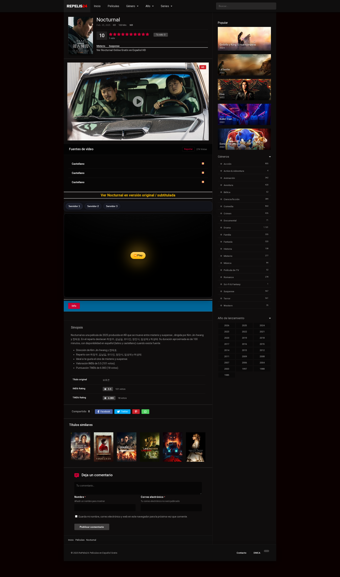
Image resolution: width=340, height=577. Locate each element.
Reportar (188, 149)
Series (165, 6)
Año (148, 6)
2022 (244, 331)
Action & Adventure (234, 171)
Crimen (227, 213)
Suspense (114, 46)
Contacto (241, 552)
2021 (262, 331)
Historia (228, 249)
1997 (244, 368)
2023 (226, 331)
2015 (262, 344)
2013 (244, 350)
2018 (262, 337)
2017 (226, 344)
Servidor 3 (111, 206)
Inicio (97, 6)
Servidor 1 (74, 206)
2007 (226, 362)
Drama (227, 227)
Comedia (228, 206)
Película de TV (231, 270)
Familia (227, 234)
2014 (226, 350)
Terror (227, 298)
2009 (244, 356)
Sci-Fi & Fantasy (232, 284)
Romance (229, 277)
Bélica (227, 192)
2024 (262, 325)
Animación (229, 178)
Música (227, 263)
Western (228, 305)
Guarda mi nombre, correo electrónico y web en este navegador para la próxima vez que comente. (133, 516)
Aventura (228, 185)
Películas (113, 6)
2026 (226, 325)
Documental (230, 220)
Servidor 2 (93, 206)
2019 (244, 337)
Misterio (101, 46)
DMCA (257, 552)
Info (74, 305)
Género (130, 6)
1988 (262, 368)
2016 (244, 344)
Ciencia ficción (231, 199)
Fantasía (228, 242)
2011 (226, 356)
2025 (244, 325)
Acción (227, 164)
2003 (226, 368)
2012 (262, 350)
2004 (262, 362)
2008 (262, 356)
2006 (244, 362)
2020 (226, 337)
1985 (226, 375)
